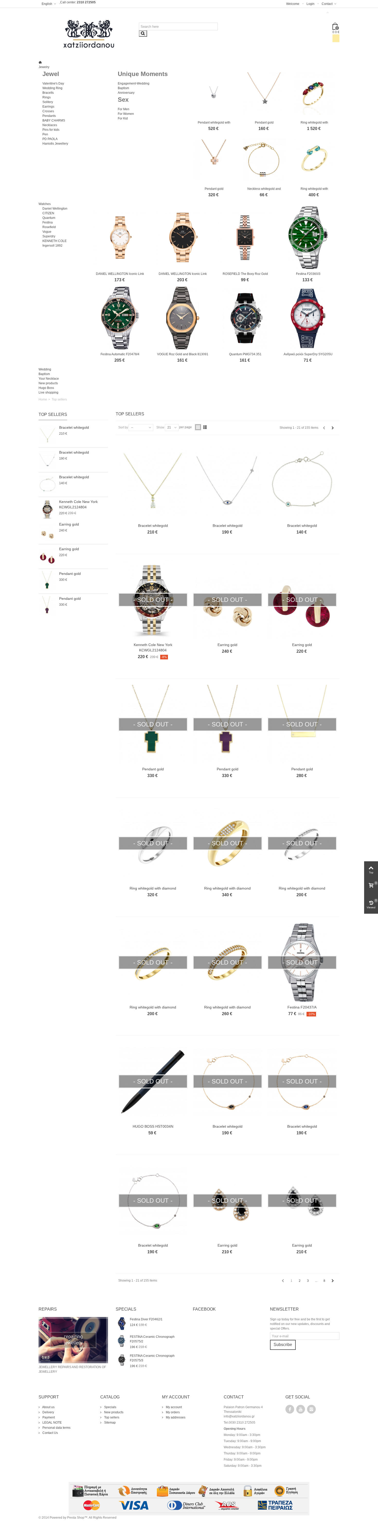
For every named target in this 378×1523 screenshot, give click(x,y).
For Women (126, 114)
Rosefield (49, 227)
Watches (45, 204)
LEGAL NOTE (52, 1422)
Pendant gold (264, 122)
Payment (48, 1417)
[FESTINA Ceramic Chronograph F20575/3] (121, 1360)
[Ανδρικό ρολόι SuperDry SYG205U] (308, 318)
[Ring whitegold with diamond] (314, 93)
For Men (123, 109)
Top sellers (53, 414)
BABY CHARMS (53, 120)
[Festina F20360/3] (308, 237)
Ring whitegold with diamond (153, 888)
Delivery (48, 1412)
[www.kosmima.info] (89, 34)
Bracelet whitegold (74, 427)
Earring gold (69, 524)
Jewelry (44, 67)
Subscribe (283, 1344)
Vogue (46, 231)
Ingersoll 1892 (52, 245)
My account (173, 1407)
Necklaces (49, 125)
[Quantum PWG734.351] (245, 318)
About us (48, 1407)
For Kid (123, 118)
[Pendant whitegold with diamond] (214, 93)
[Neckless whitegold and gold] (264, 159)
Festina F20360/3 (308, 274)
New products (48, 383)
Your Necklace (49, 378)
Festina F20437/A (302, 1007)
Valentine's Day (53, 83)
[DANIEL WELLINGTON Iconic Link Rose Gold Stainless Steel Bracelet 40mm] (182, 237)
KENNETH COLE (54, 241)
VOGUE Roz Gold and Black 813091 (182, 354)
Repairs (48, 1309)
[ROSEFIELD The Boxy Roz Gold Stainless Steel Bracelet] (245, 237)
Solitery (47, 102)
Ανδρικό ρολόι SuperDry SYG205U (308, 354)
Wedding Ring (52, 88)
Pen (45, 134)
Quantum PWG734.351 (245, 354)
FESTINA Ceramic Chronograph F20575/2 (152, 1339)
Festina (47, 222)
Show (160, 427)
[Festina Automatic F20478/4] (120, 318)
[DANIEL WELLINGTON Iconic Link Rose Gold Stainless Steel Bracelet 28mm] (120, 237)
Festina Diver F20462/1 (146, 1319)
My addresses (175, 1417)
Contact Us (50, 1433)
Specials (109, 1407)
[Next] (333, 428)
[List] (205, 427)
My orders (172, 1412)
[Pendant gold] (264, 93)
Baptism (123, 88)
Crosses (48, 111)
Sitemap (109, 1422)
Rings (46, 97)
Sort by (123, 427)
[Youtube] (300, 1409)
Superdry (48, 236)
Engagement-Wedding (133, 83)
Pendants (49, 116)
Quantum (48, 218)
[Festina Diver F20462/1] (121, 1323)
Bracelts (48, 93)
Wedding (45, 369)
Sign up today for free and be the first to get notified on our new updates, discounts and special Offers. (300, 1324)
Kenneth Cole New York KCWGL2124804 (78, 504)
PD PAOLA (50, 139)
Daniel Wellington (54, 208)
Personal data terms (56, 1427)
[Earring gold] (48, 532)
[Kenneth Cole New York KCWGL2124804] (48, 509)
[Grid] (198, 427)
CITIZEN (48, 213)
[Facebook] (289, 1409)
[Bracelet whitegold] (48, 435)
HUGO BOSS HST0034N (153, 1126)
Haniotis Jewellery (55, 143)
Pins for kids (50, 130)
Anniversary (126, 93)
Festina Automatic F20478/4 (120, 354)
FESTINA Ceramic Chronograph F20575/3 (152, 1358)
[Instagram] (311, 1409)
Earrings (48, 106)
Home (43, 399)
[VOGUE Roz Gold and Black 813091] (182, 318)
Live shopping (48, 392)
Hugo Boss (46, 388)
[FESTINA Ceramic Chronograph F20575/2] (121, 1341)
